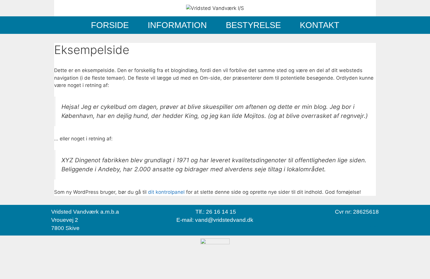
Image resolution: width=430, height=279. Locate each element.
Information (177, 25)
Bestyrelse (253, 25)
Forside (110, 25)
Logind (371, 227)
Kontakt (319, 25)
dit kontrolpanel (166, 192)
